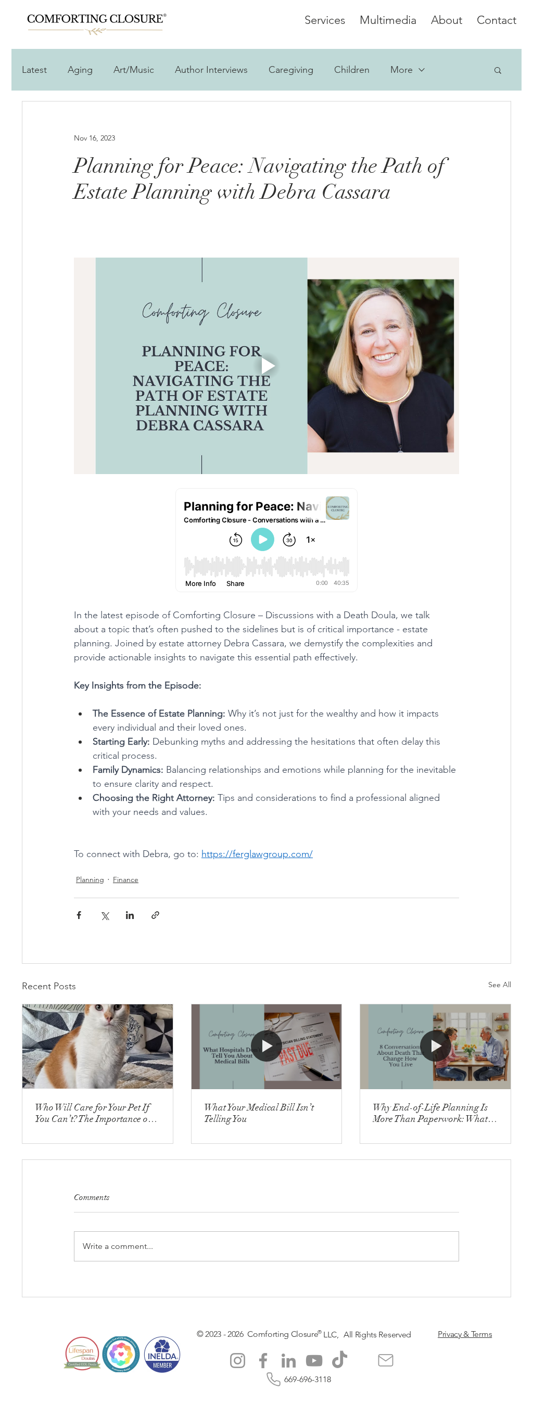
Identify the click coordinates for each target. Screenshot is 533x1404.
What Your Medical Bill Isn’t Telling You (259, 1113)
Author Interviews (211, 69)
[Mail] (385, 1360)
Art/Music (133, 69)
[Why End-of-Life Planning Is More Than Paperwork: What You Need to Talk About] (435, 1046)
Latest (34, 69)
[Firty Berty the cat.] (97, 1046)
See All (499, 984)
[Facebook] (263, 1360)
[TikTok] (339, 1360)
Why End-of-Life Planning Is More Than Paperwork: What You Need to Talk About (430, 1113)
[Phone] (273, 1379)
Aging (80, 69)
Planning (90, 879)
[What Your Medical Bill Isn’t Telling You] (267, 1046)
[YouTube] (314, 1360)
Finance (125, 879)
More (401, 69)
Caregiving (291, 69)
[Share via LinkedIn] (130, 915)
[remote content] (266, 541)
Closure (305, 1334)
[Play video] (266, 366)
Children (352, 69)
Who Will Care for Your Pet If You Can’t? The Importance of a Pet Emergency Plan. (96, 1113)
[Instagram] (237, 1360)
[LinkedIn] (288, 1360)
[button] (498, 70)
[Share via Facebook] (79, 915)
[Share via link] (155, 915)
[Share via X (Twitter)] (104, 915)
